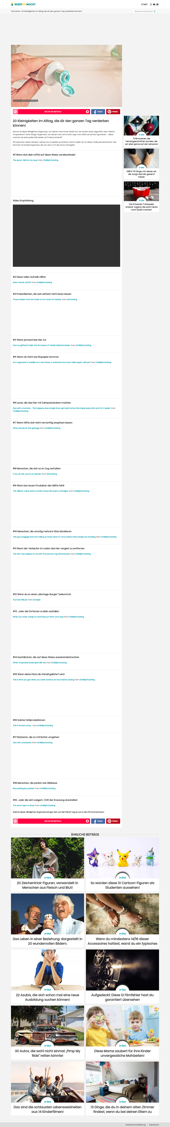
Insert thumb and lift (22, 282)
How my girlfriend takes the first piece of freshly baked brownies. (41, 345)
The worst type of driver (23, 805)
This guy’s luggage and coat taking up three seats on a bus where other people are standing (54, 537)
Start (144, 4)
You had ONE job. (20, 599)
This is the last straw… (22, 725)
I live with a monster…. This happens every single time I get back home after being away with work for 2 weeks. (61, 408)
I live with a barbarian (22, 742)
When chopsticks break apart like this (29, 662)
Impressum (154, 1124)
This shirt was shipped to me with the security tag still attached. (41, 554)
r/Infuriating (72, 299)
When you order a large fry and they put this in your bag (38, 616)
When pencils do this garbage (26, 428)
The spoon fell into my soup (25, 160)
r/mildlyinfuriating (50, 160)
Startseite (15, 11)
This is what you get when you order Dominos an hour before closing (43, 679)
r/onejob (36, 599)
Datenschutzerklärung (136, 1124)
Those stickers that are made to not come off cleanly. (37, 299)
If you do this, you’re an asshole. (27, 474)
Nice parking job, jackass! (24, 788)
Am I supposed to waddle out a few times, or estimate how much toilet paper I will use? (51, 362)
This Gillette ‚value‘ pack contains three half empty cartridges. (40, 491)
